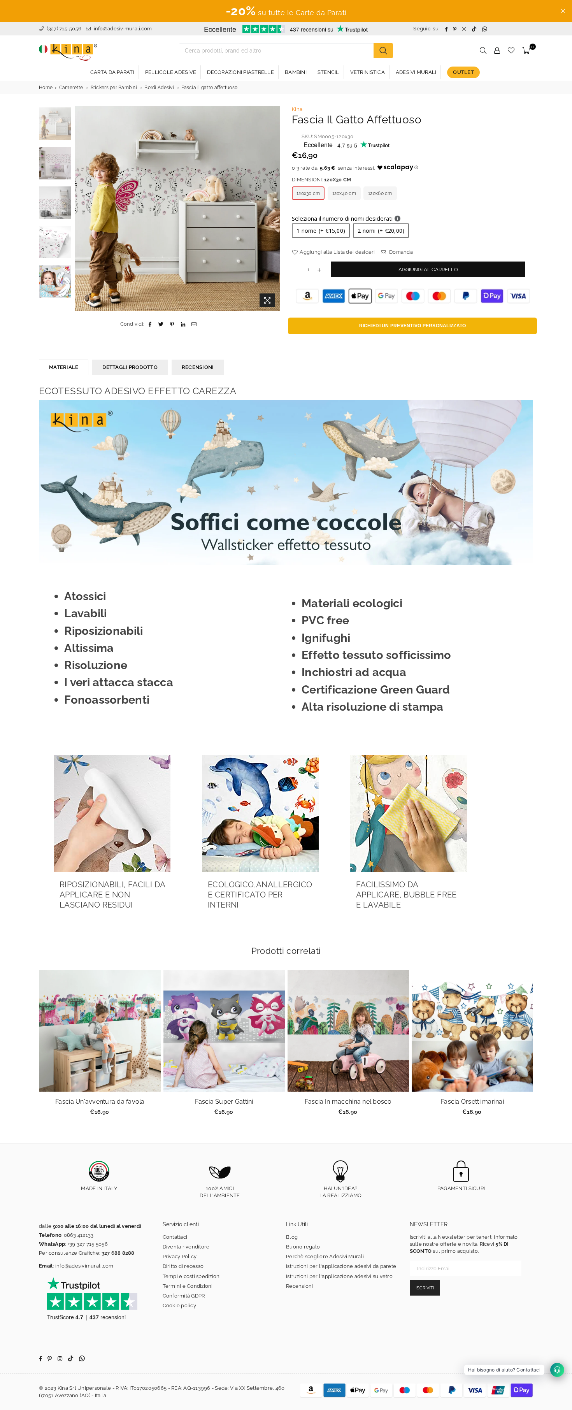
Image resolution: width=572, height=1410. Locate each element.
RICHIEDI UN (412, 325)
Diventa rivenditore (186, 1247)
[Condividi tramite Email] (194, 324)
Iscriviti (425, 1288)
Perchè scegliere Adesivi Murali (325, 1256)
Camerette (71, 87)
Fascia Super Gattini (224, 1101)
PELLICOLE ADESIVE (170, 72)
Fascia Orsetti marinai (472, 1101)
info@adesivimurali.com (123, 29)
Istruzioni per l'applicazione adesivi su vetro (339, 1276)
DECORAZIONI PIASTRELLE (240, 72)
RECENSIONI (198, 367)
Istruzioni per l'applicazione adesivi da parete (341, 1266)
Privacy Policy (180, 1256)
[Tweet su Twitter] (161, 324)
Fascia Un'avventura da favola (100, 1101)
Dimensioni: (321, 180)
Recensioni (299, 1286)
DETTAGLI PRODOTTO (129, 367)
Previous (82, 208)
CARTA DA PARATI (112, 72)
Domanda (400, 252)
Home (46, 87)
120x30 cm (308, 193)
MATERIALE (63, 367)
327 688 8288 (118, 1253)
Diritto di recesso (183, 1266)
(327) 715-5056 (63, 29)
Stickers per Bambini (114, 87)
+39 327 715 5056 (87, 1244)
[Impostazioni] (497, 50)
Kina (297, 109)
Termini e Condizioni (188, 1286)
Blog (292, 1237)
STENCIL (328, 72)
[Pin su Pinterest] (172, 324)
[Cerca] (383, 50)
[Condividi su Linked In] (183, 324)
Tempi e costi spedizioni (192, 1276)
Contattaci (175, 1237)
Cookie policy (179, 1305)
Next (273, 208)
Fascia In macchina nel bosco (348, 1101)
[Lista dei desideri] (511, 50)
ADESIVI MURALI (416, 72)
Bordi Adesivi (159, 87)
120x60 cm (380, 193)
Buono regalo (303, 1247)
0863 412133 (79, 1235)
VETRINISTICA (367, 72)
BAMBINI (296, 72)
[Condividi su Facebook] (150, 324)
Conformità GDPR (184, 1296)
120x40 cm (344, 193)
